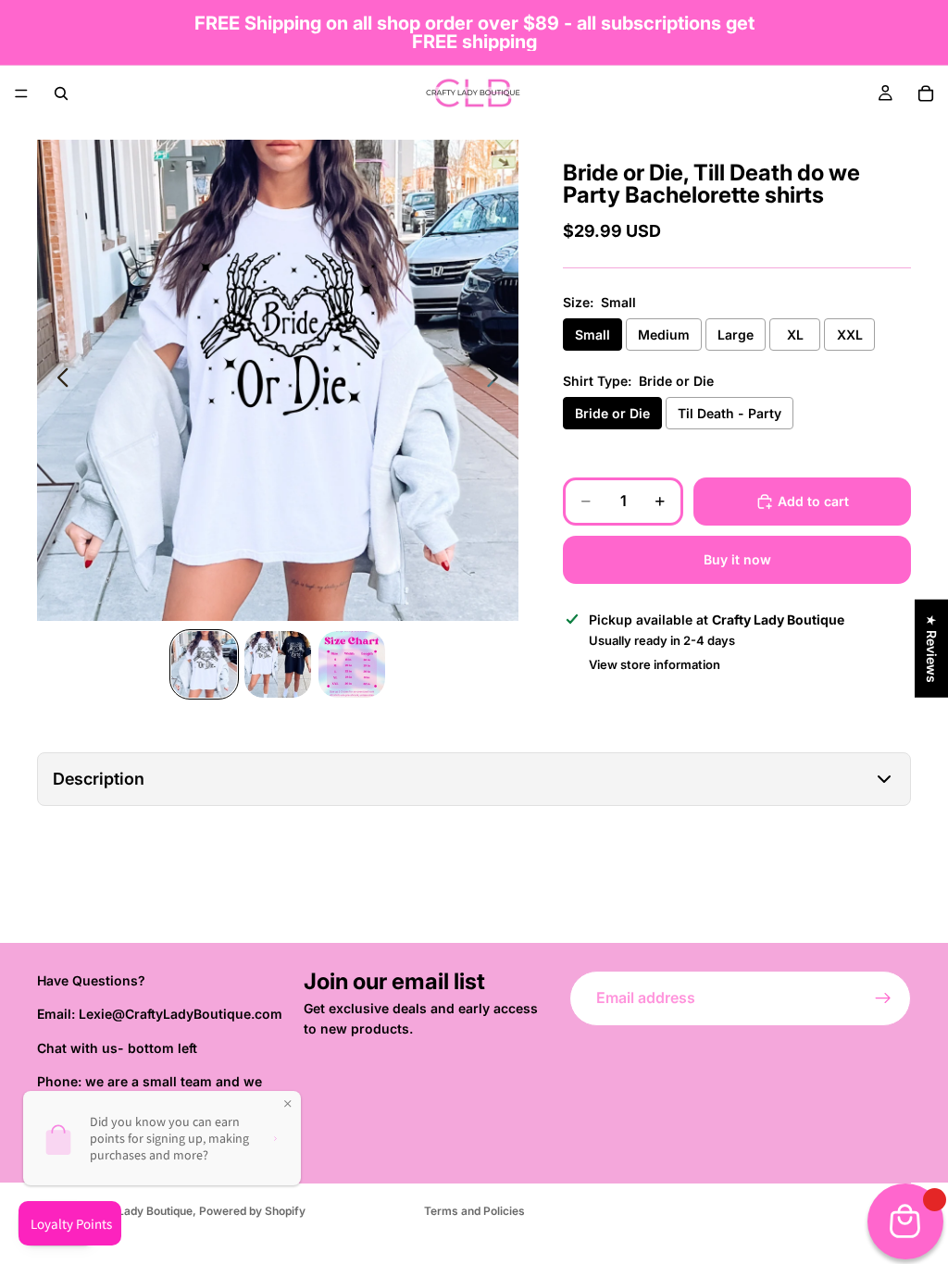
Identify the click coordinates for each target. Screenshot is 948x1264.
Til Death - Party (729, 413)
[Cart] (925, 93)
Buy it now (737, 559)
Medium (664, 334)
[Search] (61, 93)
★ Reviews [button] (932, 648)
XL (795, 334)
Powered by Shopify (252, 1211)
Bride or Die (612, 413)
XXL (850, 334)
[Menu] (21, 93)
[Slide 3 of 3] (351, 664)
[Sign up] (883, 998)
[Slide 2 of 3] (277, 664)
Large (735, 334)
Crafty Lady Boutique (137, 1211)
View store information (654, 664)
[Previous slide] (58, 380)
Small (592, 334)
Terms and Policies (474, 1211)
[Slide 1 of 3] (204, 664)
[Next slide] (497, 380)
